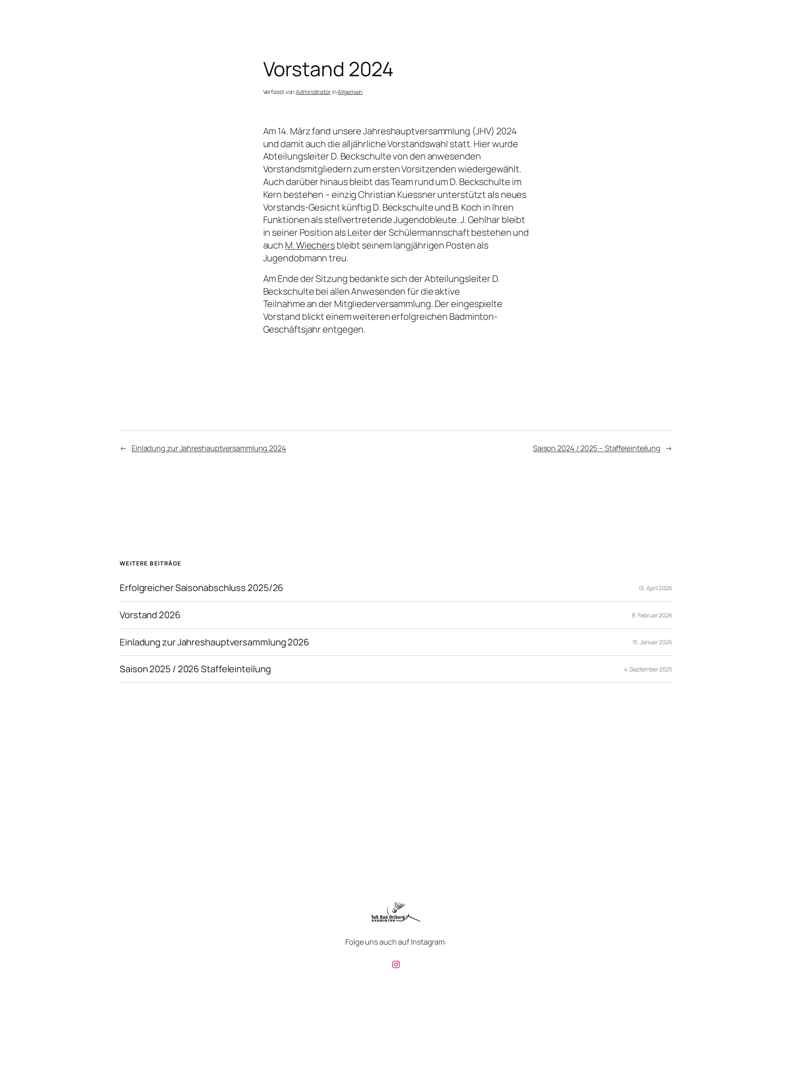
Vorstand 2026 (150, 615)
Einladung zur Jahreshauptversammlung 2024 (209, 448)
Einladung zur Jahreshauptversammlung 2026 (214, 642)
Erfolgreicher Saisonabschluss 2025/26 (201, 588)
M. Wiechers (310, 245)
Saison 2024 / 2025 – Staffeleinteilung (596, 448)
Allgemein (350, 92)
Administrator (313, 92)
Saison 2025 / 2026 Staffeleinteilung (195, 669)
